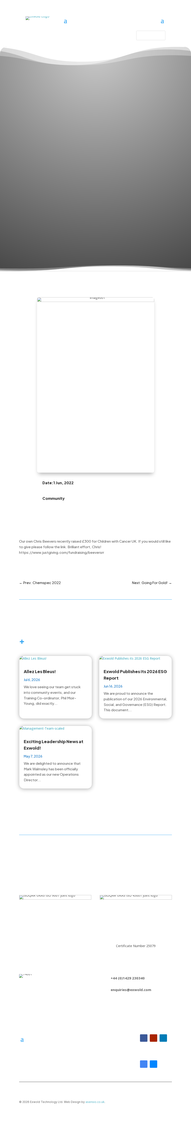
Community (53, 498)
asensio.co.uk (95, 1102)
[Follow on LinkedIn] (163, 1038)
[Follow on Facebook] (143, 1038)
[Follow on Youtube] (153, 1038)
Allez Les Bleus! (40, 671)
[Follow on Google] (143, 1064)
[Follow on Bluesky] (153, 1064)
